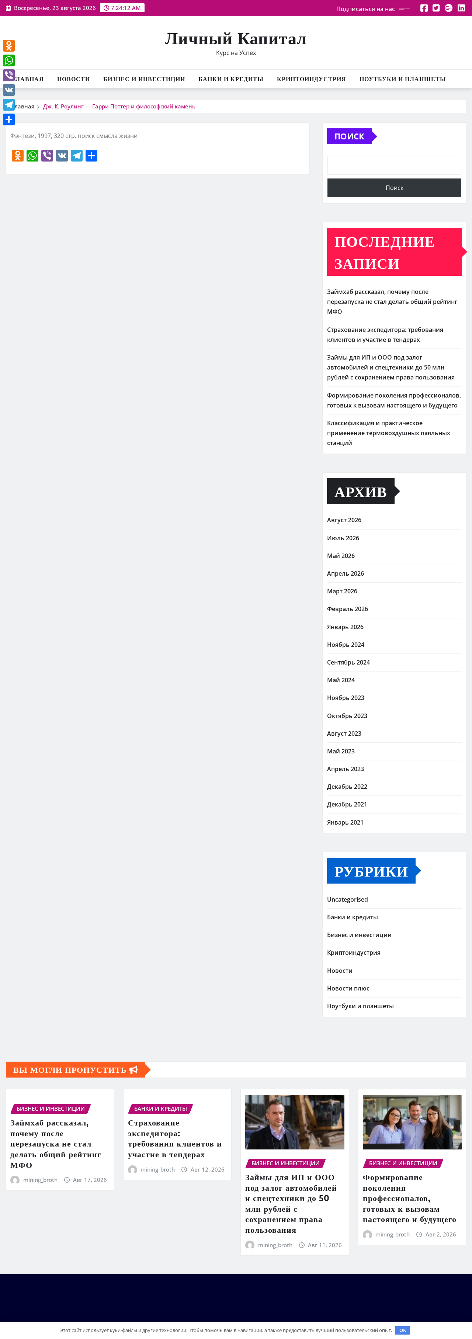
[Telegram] (8, 104)
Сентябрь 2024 (348, 662)
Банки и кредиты (231, 79)
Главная (28, 79)
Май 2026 (341, 556)
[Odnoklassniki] (8, 45)
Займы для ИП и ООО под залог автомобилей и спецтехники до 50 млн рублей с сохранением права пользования (391, 367)
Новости (73, 79)
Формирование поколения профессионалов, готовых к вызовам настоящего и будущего (410, 1198)
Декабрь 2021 (347, 804)
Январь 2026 (345, 627)
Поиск (349, 136)
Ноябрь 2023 (345, 698)
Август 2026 (344, 520)
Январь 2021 (345, 822)
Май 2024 (341, 680)
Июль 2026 (343, 538)
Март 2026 (342, 591)
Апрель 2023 (345, 769)
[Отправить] (8, 119)
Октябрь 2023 (347, 716)
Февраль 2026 (347, 609)
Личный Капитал (236, 37)
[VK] (8, 90)
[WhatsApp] (8, 60)
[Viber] (8, 75)
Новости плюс (348, 988)
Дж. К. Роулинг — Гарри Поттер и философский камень (119, 106)
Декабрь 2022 (347, 787)
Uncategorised (347, 899)
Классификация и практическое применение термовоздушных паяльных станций (388, 433)
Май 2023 (341, 751)
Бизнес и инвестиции (144, 79)
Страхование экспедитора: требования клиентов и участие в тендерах (175, 1138)
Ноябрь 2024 (345, 645)
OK (402, 1330)
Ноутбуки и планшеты (403, 79)
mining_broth (40, 1179)
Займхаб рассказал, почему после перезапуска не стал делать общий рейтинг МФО (392, 302)
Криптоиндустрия (311, 79)
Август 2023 (344, 733)
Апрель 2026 (345, 573)
